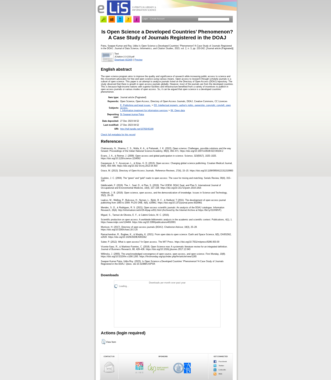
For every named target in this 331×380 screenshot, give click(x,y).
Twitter (221, 366)
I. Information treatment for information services (144, 110)
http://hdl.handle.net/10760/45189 (136, 129)
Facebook (222, 361)
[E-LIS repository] (127, 14)
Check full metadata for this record (118, 134)
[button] (103, 341)
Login (145, 19)
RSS (220, 374)
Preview (138, 59)
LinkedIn (222, 370)
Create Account (157, 19)
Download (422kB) (123, 59)
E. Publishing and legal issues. (135, 105)
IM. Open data (177, 110)
